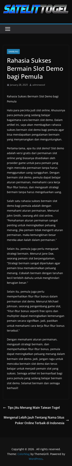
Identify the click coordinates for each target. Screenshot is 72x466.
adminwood (38, 84)
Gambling (13, 51)
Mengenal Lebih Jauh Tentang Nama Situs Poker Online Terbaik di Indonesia (34, 420)
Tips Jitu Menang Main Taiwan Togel (34, 407)
